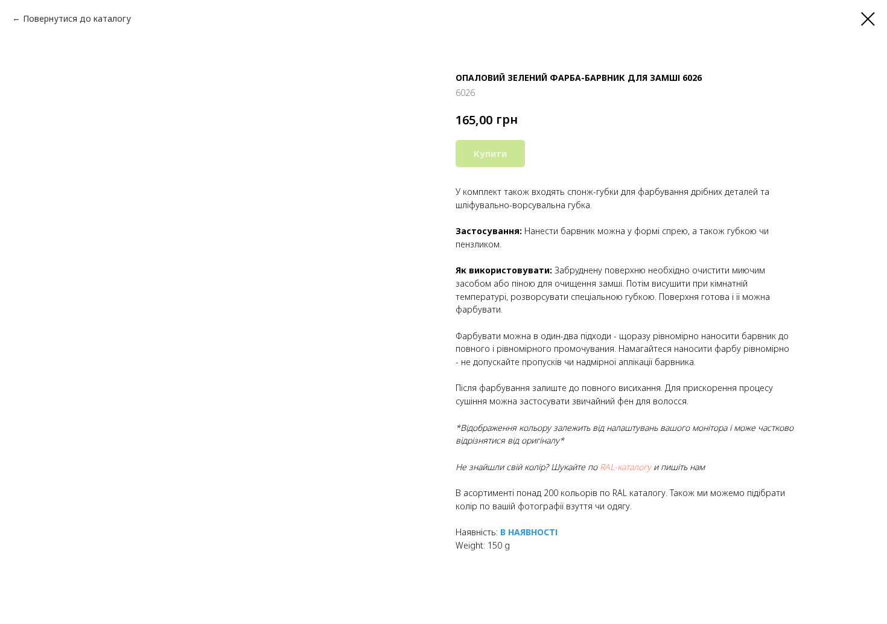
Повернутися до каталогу (77, 18)
